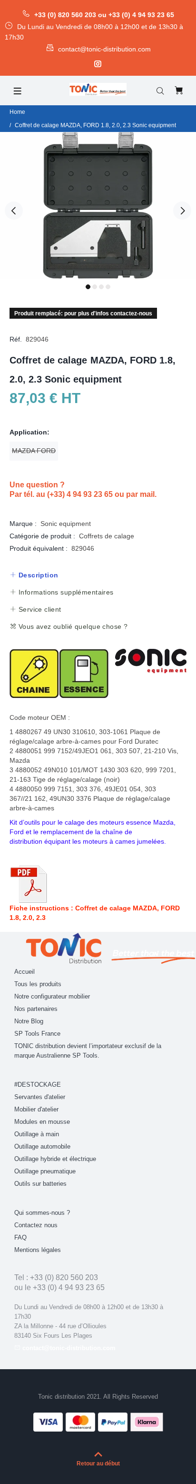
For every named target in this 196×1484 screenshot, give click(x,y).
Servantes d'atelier (39, 1096)
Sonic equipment (65, 523)
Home (17, 112)
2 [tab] (94, 286)
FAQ (20, 1237)
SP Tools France (37, 1033)
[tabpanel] (98, 205)
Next (182, 211)
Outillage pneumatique (45, 1171)
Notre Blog (28, 1021)
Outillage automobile (42, 1146)
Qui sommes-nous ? (42, 1212)
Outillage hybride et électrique (55, 1158)
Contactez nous (36, 1225)
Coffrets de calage (106, 536)
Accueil (24, 971)
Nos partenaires (36, 1008)
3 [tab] (101, 286)
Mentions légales (37, 1249)
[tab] (33, 575)
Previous (14, 211)
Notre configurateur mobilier (52, 996)
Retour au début (98, 1463)
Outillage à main (36, 1134)
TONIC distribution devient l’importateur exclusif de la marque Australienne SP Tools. (87, 1050)
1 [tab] (88, 286)
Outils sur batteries (40, 1183)
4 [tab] (108, 286)
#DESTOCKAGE (37, 1084)
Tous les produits (37, 984)
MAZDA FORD (34, 450)
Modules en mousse (42, 1121)
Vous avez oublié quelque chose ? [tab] (71, 626)
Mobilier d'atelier (36, 1109)
